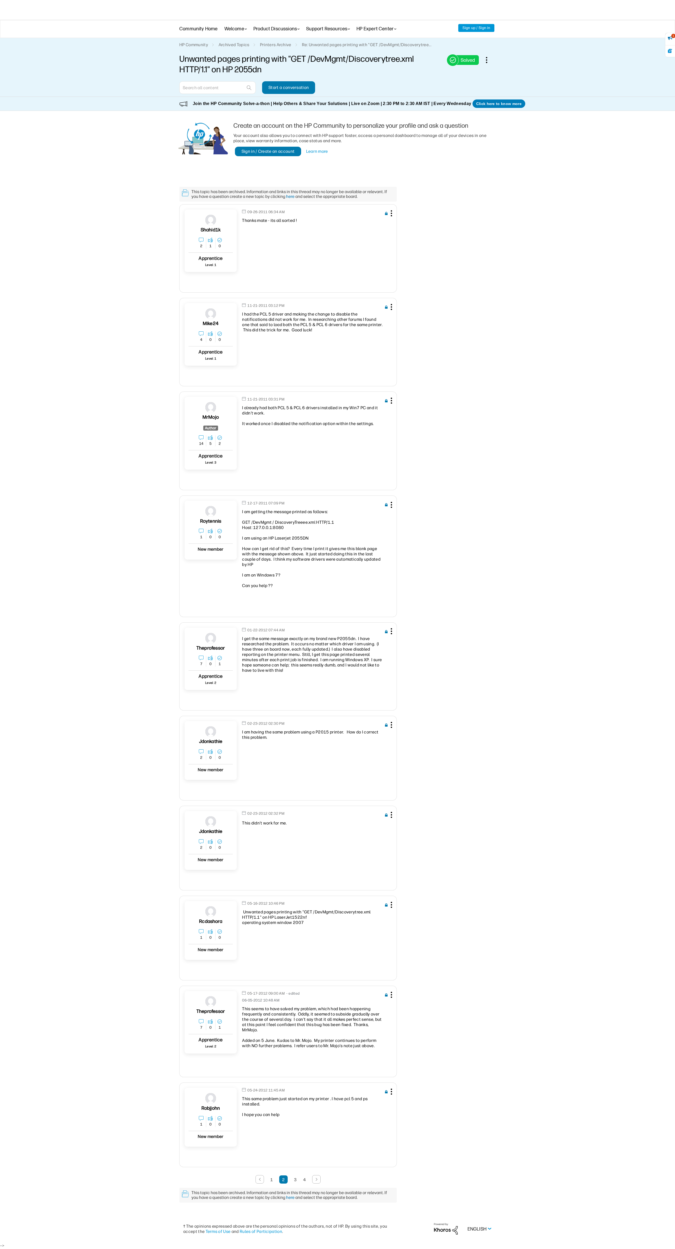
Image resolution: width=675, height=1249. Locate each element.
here (290, 196)
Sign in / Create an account (268, 151)
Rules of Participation (261, 1231)
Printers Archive (275, 44)
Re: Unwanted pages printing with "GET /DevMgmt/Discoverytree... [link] (366, 44)
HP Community (193, 44)
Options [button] (489, 60)
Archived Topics (234, 44)
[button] (391, 214)
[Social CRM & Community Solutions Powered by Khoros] (446, 1228)
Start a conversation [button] (288, 87)
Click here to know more (499, 104)
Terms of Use (218, 1231)
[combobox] (217, 87)
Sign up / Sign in (476, 28)
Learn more (317, 151)
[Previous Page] (259, 1179)
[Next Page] (316, 1179)
